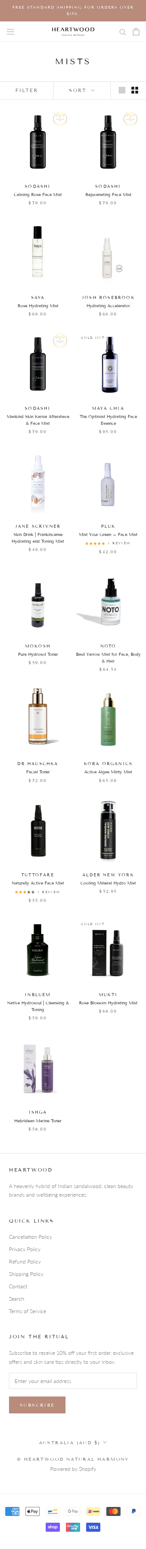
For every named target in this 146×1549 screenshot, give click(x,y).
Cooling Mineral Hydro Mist (108, 883)
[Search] (122, 32)
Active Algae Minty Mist (108, 771)
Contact (18, 1286)
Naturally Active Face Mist (38, 883)
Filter (26, 91)
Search (16, 1298)
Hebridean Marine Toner (37, 1120)
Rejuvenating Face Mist (108, 194)
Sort (79, 91)
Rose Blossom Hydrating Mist (108, 1002)
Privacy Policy (24, 1249)
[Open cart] (136, 31)
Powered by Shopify (73, 1469)
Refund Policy (25, 1261)
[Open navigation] (10, 32)
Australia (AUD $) (70, 1442)
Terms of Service (27, 1311)
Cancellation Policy (30, 1236)
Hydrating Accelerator (108, 305)
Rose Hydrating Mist (38, 305)
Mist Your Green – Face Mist (108, 534)
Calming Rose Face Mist (38, 194)
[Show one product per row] (122, 90)
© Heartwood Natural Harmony (73, 1459)
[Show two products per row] (134, 90)
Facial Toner (38, 771)
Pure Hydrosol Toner (38, 654)
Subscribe (37, 1405)
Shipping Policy (26, 1274)
